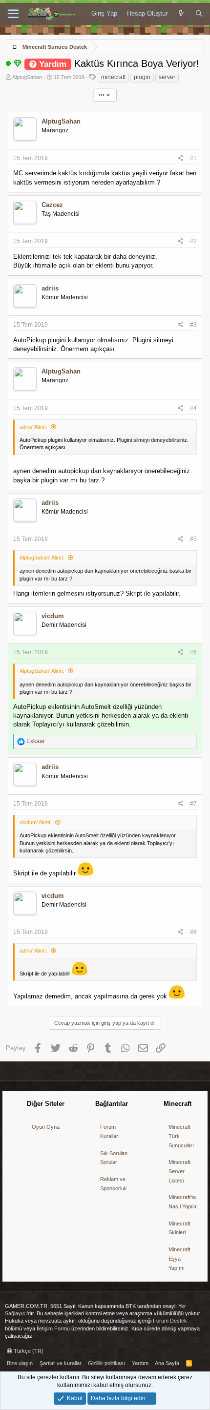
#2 (193, 241)
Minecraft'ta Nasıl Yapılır (182, 1201)
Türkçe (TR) (27, 1351)
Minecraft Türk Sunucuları (181, 1136)
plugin (142, 77)
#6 (193, 652)
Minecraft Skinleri (179, 1228)
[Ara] (199, 13)
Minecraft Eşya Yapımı (179, 1258)
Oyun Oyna (46, 1127)
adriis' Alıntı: (33, 427)
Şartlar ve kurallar (61, 1363)
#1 (193, 158)
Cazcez (52, 204)
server (167, 77)
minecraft (113, 77)
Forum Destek (170, 1321)
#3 (193, 324)
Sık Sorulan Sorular (113, 1157)
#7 (193, 803)
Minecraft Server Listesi (179, 1171)
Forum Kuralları (110, 1131)
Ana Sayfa (167, 1363)
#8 (193, 932)
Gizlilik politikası (106, 1363)
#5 (193, 539)
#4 (193, 408)
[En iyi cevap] (17, 63)
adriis (50, 288)
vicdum (53, 616)
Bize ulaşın (20, 1363)
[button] (13, 14)
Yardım (140, 1363)
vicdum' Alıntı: (36, 822)
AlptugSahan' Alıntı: (42, 557)
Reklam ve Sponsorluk (113, 1183)
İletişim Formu (53, 1328)
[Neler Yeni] (181, 13)
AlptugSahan (27, 77)
